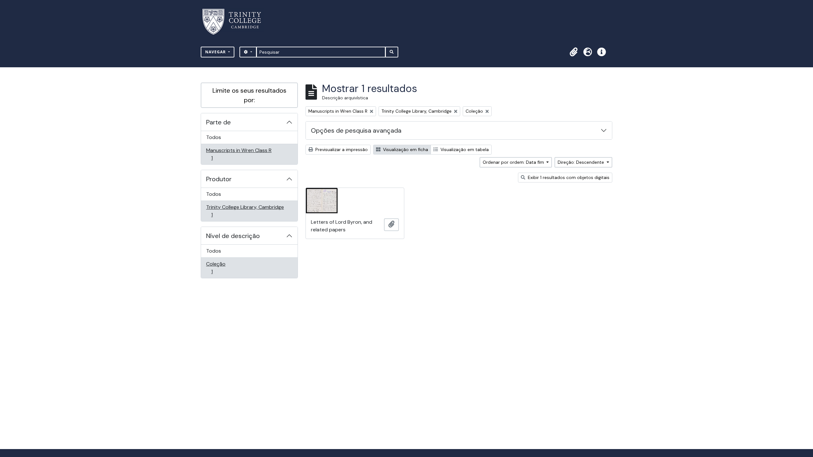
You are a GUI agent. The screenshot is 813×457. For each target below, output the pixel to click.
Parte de (218, 122)
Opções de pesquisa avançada (356, 130)
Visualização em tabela (464, 149)
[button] (574, 52)
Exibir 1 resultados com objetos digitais (568, 177)
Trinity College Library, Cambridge (245, 210)
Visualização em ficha (405, 149)
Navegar (216, 52)
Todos (213, 137)
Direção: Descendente (581, 162)
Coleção (221, 267)
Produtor (219, 179)
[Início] (235, 22)
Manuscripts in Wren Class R (239, 154)
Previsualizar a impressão (341, 149)
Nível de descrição (233, 236)
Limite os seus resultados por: (249, 95)
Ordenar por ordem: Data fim (514, 162)
